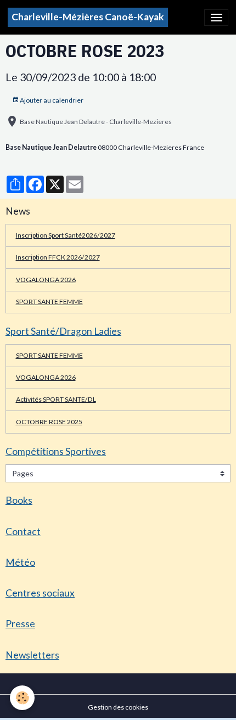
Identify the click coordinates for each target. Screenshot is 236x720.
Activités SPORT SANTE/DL (56, 399)
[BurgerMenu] (216, 17)
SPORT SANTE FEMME (49, 301)
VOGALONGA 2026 (46, 279)
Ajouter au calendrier (51, 100)
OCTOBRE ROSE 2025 (49, 422)
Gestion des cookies (118, 707)
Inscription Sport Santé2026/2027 (65, 235)
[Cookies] (22, 697)
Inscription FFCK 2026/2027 (58, 257)
